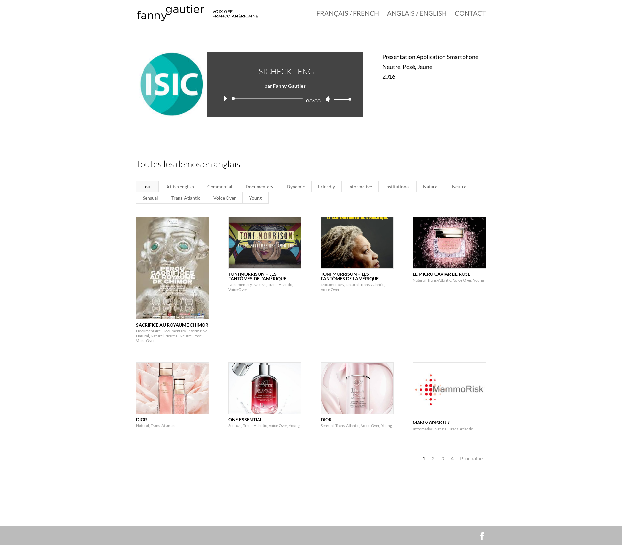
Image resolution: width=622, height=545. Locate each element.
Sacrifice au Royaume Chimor (172, 325)
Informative (360, 186)
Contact (470, 14)
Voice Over (224, 198)
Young (255, 198)
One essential (245, 419)
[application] (285, 99)
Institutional (397, 186)
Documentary (259, 186)
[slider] (341, 99)
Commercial (219, 186)
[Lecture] (225, 98)
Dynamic (296, 186)
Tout (147, 186)
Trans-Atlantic (185, 198)
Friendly (326, 186)
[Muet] (328, 99)
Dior (141, 419)
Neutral (459, 186)
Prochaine (471, 458)
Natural (431, 186)
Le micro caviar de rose (441, 274)
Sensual (150, 198)
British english (179, 186)
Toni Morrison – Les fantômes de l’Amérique (257, 276)
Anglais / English (417, 14)
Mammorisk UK (431, 422)
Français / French (348, 14)
